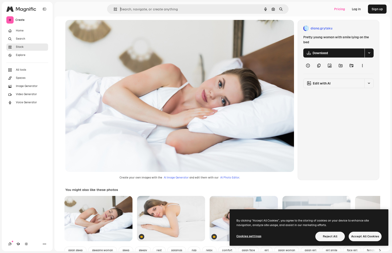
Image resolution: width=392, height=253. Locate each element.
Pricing (339, 9)
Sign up (377, 9)
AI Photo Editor (229, 177)
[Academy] (18, 244)
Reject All (330, 236)
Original (94, 28)
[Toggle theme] (26, 244)
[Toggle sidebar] (44, 9)
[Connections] (10, 244)
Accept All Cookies (365, 236)
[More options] (362, 65)
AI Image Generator (176, 177)
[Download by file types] (369, 53)
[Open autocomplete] (113, 9)
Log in (356, 9)
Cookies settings (248, 236)
